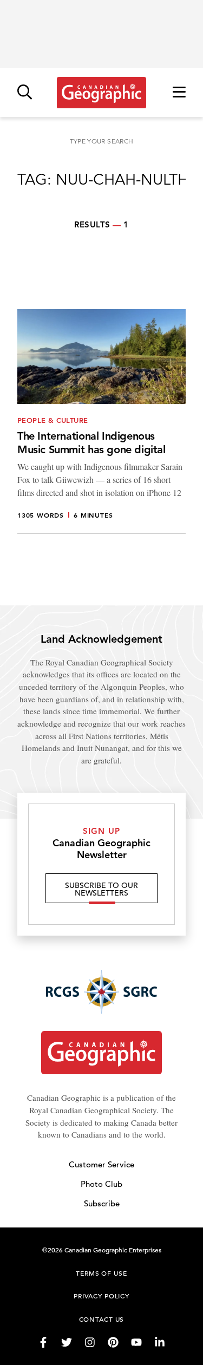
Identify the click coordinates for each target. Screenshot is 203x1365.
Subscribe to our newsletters (101, 889)
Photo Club (101, 1184)
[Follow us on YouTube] (136, 1342)
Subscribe (102, 1203)
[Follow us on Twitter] (66, 1342)
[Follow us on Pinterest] (113, 1342)
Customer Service (101, 1164)
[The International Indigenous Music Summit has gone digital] (101, 421)
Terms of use (101, 1273)
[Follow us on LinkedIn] (159, 1342)
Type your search (102, 141)
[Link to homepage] (101, 92)
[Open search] (24, 93)
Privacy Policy (101, 1295)
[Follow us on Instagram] (89, 1342)
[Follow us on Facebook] (43, 1342)
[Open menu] (179, 93)
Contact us (102, 1319)
